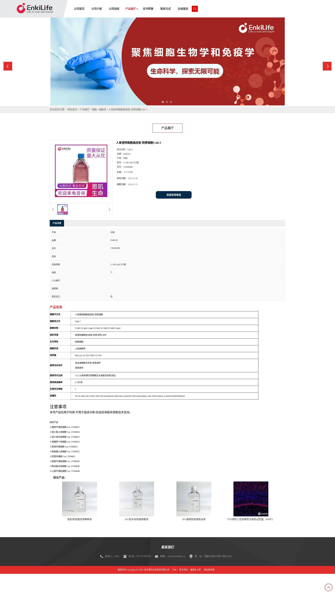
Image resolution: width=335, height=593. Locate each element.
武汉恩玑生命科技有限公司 (156, 570)
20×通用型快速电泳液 (194, 519)
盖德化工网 (195, 570)
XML (174, 570)
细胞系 (102, 109)
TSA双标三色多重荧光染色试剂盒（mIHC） (251, 519)
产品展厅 (85, 109)
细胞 (94, 109)
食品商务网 (209, 570)
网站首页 (72, 109)
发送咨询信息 (173, 195)
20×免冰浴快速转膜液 (136, 519)
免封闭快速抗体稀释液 (79, 519)
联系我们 (167, 547)
